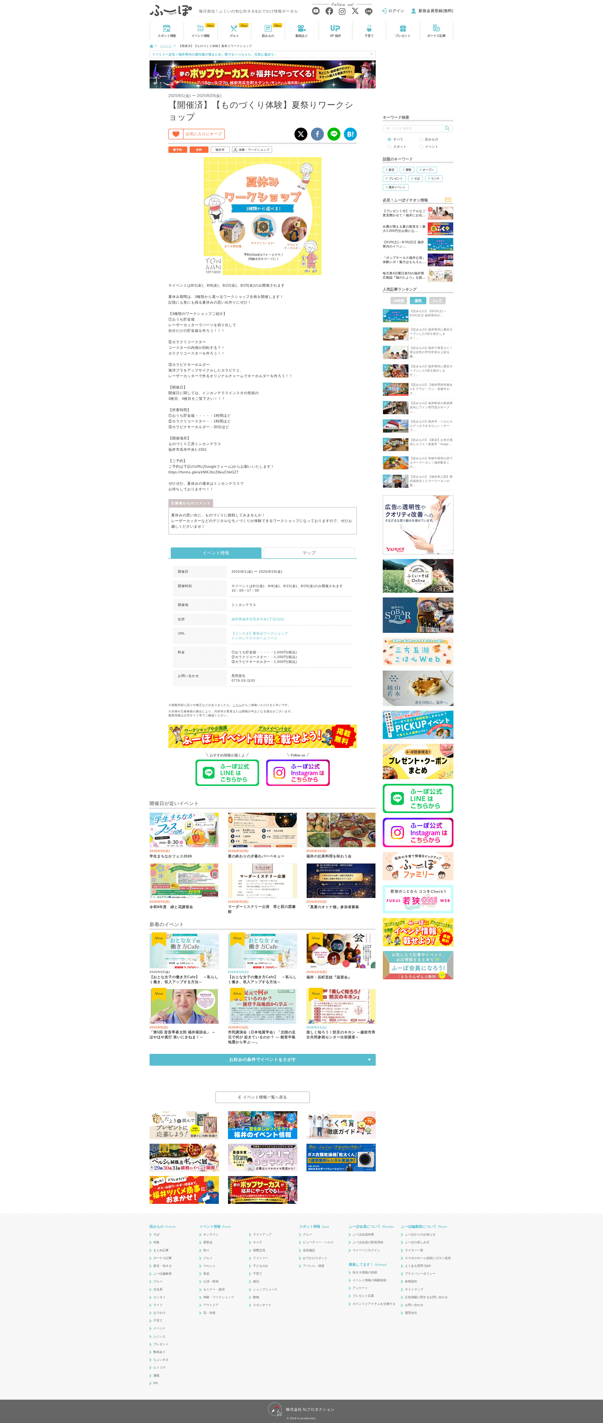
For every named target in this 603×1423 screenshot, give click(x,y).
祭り (206, 1250)
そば (156, 1234)
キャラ (257, 1242)
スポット (167, 36)
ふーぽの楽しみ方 (417, 1242)
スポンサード (262, 1305)
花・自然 (209, 1313)
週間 (418, 301)
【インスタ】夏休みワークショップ (260, 633)
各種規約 (411, 1281)
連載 (156, 1375)
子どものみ (260, 1266)
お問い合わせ (414, 1305)
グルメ (234, 36)
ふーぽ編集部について (424, 1226)
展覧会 (207, 1242)
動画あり (302, 36)
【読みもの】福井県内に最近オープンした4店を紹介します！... (431, 334)
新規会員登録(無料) (436, 11)
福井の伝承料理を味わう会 (329, 856)
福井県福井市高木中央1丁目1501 (258, 619)
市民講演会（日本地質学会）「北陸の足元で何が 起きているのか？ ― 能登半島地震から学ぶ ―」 (262, 1037)
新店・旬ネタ (162, 1266)
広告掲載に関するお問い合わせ (426, 1297)
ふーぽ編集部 (162, 1273)
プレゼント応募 (363, 1296)
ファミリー (260, 1258)
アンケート (360, 1288)
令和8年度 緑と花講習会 (171, 907)
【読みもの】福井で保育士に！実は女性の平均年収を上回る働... (431, 352)
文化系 (158, 1289)
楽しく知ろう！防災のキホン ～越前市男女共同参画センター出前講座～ (340, 1034)
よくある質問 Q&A (418, 1266)
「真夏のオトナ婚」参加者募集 (332, 907)
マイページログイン (366, 1250)
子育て (369, 36)
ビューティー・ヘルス (318, 1242)
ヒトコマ (159, 1367)
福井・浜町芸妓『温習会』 (329, 977)
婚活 (256, 1281)
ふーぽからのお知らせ (420, 1234)
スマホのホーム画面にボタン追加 (428, 1258)
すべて (398, 139)
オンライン (211, 1234)
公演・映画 (211, 1281)
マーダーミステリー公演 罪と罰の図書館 (262, 909)
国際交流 (259, 1250)
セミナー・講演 (214, 1289)
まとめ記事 (161, 1250)
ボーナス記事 (436, 36)
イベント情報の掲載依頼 (369, 1280)
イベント (200, 36)
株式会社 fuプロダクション (310, 1409)
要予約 (177, 149)
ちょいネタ (161, 1359)
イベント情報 (216, 553)
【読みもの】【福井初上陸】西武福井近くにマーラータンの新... (431, 481)
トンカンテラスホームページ (254, 638)
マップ (309, 553)
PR (155, 1383)
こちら (237, 705)
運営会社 (411, 1313)
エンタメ (159, 1297)
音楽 (206, 1273)
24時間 (398, 301)
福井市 (220, 149)
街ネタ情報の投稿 (365, 1272)
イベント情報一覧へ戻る (265, 1097)
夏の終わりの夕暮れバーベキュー (256, 856)
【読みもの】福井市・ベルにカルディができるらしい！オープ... (431, 426)
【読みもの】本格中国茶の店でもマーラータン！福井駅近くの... (431, 462)
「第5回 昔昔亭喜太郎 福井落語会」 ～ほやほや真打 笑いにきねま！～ (183, 1034)
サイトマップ (414, 1289)
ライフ (158, 1305)
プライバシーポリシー (420, 1273)
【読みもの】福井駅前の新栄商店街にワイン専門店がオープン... (431, 407)
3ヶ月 (437, 301)
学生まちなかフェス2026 (171, 856)
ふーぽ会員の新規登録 (368, 1242)
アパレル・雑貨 (313, 1266)
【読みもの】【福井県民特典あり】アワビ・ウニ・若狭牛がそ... (431, 389)
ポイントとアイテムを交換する (374, 1304)
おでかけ (159, 1313)
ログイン (396, 11)
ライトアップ (262, 1234)
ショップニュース (265, 1289)
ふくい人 (159, 1336)
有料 (199, 149)
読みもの (268, 36)
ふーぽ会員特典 (363, 1234)
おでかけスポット (315, 1258)
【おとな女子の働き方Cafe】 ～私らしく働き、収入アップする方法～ (184, 979)
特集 (156, 1242)
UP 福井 (335, 36)
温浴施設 (309, 1250)
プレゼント (403, 36)
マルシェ (209, 1266)
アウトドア (211, 1305)
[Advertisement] (418, 80)
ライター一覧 (414, 1250)
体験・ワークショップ (254, 149)
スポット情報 (314, 1226)
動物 (256, 1297)
